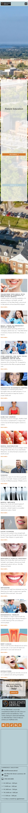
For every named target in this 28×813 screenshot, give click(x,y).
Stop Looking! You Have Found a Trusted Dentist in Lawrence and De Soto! (14, 357)
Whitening (5, 587)
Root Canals (6, 644)
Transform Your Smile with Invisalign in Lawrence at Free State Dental (13, 295)
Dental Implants (8, 502)
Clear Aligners (7, 531)
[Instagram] (7, 725)
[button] (2, 408)
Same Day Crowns (8, 417)
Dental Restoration (9, 446)
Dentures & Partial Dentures (14, 558)
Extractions (6, 671)
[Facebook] (3, 725)
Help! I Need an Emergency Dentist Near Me (12, 326)
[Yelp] (20, 725)
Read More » (4, 307)
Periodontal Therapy (10, 614)
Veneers (4, 475)
